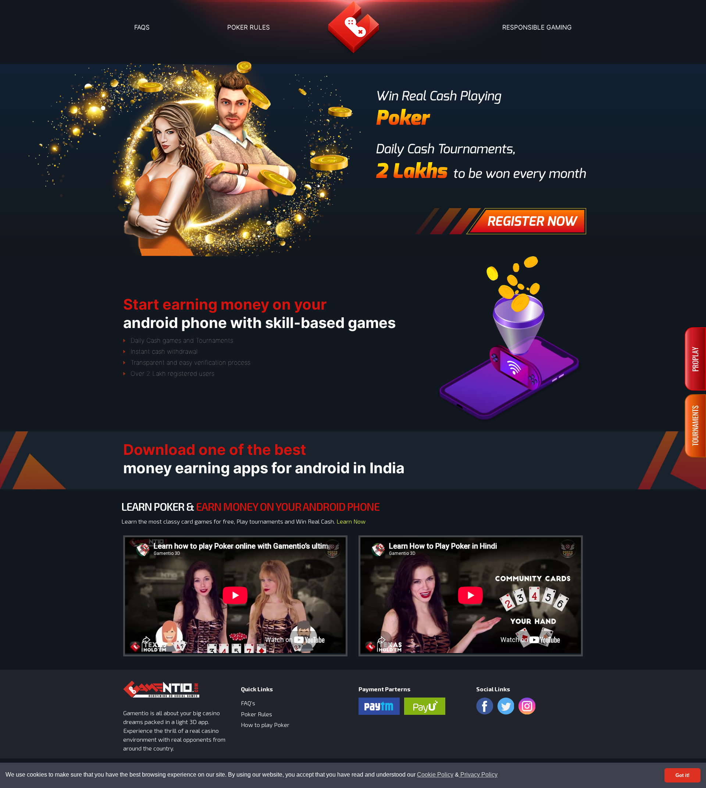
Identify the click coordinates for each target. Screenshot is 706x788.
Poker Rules (256, 713)
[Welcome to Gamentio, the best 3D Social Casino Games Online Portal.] (353, 30)
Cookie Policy (435, 774)
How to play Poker (265, 724)
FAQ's (248, 702)
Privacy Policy (478, 774)
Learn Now (351, 521)
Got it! (682, 775)
